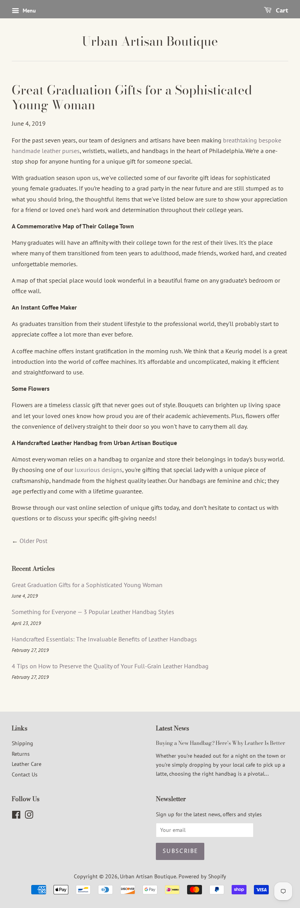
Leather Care (26, 763)
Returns (21, 753)
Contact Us (25, 774)
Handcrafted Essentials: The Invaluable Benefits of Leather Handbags (104, 639)
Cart (281, 10)
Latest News (172, 728)
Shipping (22, 743)
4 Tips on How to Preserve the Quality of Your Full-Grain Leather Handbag (110, 666)
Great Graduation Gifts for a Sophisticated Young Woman (87, 585)
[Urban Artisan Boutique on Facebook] (16, 816)
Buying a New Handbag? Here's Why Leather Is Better (220, 743)
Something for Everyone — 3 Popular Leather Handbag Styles (93, 612)
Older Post (33, 541)
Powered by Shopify (202, 876)
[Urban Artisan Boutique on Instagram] (29, 816)
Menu (28, 10)
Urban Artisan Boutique (150, 41)
